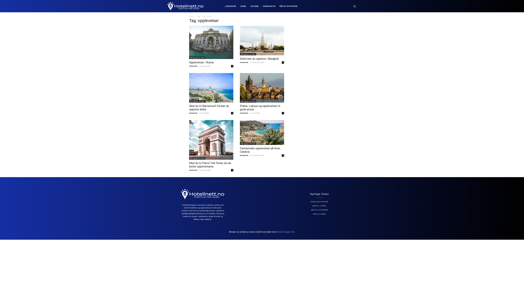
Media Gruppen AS (285, 232)
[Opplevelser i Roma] (211, 42)
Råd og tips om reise (197, 58)
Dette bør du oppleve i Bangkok (259, 58)
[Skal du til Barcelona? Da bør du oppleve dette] (211, 88)
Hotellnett (193, 66)
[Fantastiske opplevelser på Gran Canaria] (262, 132)
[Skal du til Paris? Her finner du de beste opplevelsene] (211, 140)
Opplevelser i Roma (201, 62)
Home (191, 16)
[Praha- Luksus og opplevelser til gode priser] (262, 88)
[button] (354, 6)
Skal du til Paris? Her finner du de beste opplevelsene (210, 164)
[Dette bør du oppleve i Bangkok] (262, 40)
